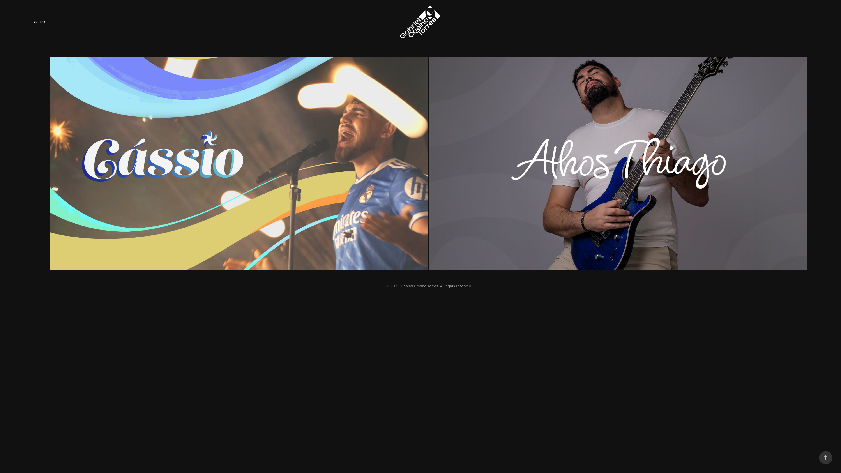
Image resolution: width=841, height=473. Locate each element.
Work (40, 22)
